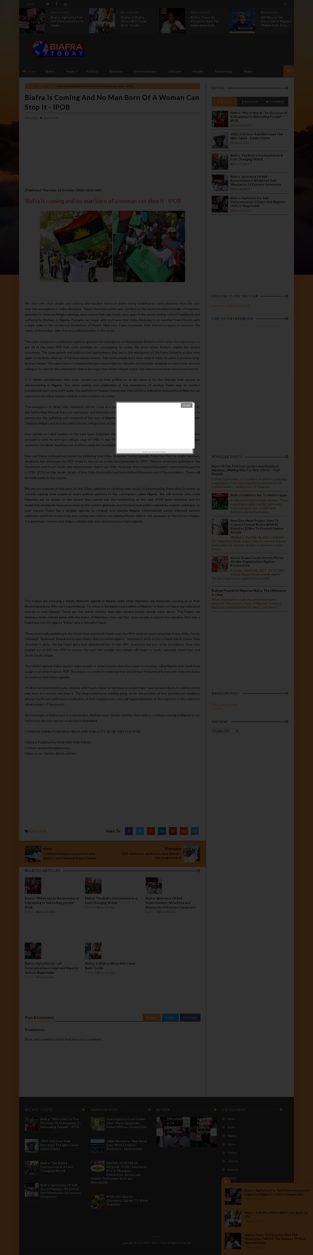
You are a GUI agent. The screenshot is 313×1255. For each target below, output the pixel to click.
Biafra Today (160, 452)
